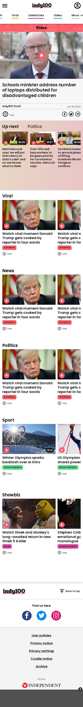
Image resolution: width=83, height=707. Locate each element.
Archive (41, 666)
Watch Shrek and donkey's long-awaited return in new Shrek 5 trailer (26, 536)
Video (58, 15)
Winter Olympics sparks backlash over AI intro (23, 459)
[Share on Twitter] (71, 114)
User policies (41, 635)
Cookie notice (41, 658)
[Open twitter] (41, 615)
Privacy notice (41, 643)
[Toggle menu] (6, 5)
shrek (7, 546)
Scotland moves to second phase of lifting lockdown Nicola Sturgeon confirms (69, 157)
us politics (9, 247)
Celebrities (36, 15)
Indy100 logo (41, 5)
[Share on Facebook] (64, 114)
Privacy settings (41, 651)
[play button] (41, 55)
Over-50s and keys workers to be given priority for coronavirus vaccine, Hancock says (42, 157)
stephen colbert (68, 546)
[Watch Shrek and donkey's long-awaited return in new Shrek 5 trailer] (29, 514)
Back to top (73, 591)
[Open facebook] (27, 615)
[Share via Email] (77, 114)
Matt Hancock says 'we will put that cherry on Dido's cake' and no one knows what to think (13, 157)
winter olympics (12, 467)
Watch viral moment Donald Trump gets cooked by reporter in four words (27, 238)
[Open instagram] (56, 615)
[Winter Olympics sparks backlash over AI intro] (29, 439)
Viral (15, 15)
